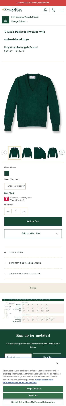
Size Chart (9, 193)
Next (61, 152)
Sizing (33, 288)
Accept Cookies (33, 389)
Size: (11, 179)
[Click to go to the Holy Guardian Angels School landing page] (5, 20)
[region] (33, 381)
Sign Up (47, 357)
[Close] (57, 363)
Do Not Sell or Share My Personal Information (33, 402)
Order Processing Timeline (24, 274)
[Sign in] (45, 10)
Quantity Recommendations (24, 263)
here (47, 3)
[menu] (62, 10)
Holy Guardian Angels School (25, 17)
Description (15, 252)
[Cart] (53, 10)
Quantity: (8, 205)
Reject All (33, 396)
